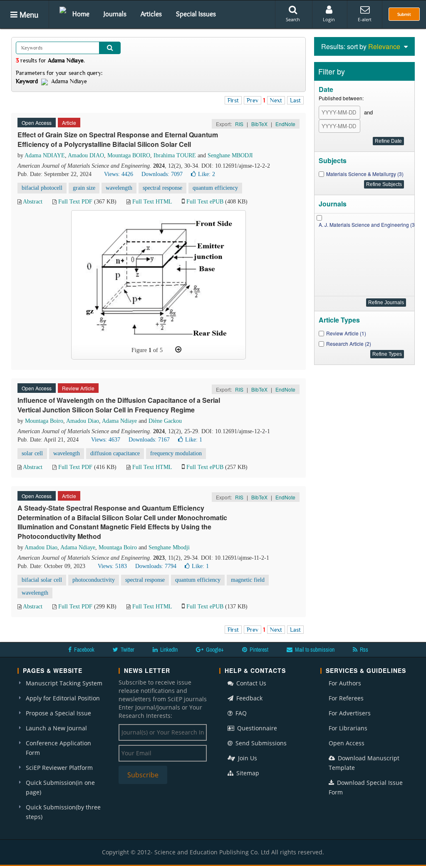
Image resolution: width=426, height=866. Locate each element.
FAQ (240, 713)
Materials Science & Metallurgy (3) (365, 173)
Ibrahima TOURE (175, 155)
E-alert (365, 19)
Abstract (32, 202)
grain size (84, 188)
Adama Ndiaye (119, 421)
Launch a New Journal (56, 728)
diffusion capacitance (115, 453)
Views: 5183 (112, 566)
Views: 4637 (105, 440)
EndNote (285, 123)
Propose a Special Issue (58, 713)
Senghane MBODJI (230, 155)
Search (293, 19)
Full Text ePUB (204, 202)
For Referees (346, 698)
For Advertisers (350, 713)
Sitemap (247, 773)
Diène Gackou (165, 421)
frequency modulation (176, 453)
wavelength (119, 188)
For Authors (345, 683)
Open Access (346, 743)
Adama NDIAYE (45, 155)
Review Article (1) (346, 333)
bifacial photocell (42, 188)
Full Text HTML (152, 202)
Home (80, 14)
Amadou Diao (82, 421)
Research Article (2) (348, 343)
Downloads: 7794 (155, 566)
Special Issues (196, 14)
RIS (239, 123)
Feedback (249, 698)
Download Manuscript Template (364, 763)
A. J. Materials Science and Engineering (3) (367, 224)
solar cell (32, 453)
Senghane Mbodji (169, 547)
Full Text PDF (75, 202)
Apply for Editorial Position (63, 698)
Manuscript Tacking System (64, 683)
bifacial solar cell (42, 580)
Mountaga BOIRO (128, 155)
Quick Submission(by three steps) (63, 812)
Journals (115, 14)
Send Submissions (260, 743)
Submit (404, 14)
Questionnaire (256, 728)
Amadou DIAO (86, 155)
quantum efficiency (215, 188)
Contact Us (250, 683)
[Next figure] (178, 349)
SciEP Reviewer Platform (59, 768)
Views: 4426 (118, 174)
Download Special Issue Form (366, 787)
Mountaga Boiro (44, 421)
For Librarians (348, 728)
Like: (206, 174)
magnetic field (248, 580)
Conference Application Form (58, 748)
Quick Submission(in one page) (60, 787)
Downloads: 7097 (162, 174)
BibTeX (259, 123)
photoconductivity (93, 580)
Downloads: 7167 (149, 440)
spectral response (162, 188)
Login (329, 19)
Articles (151, 14)
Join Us (246, 758)
